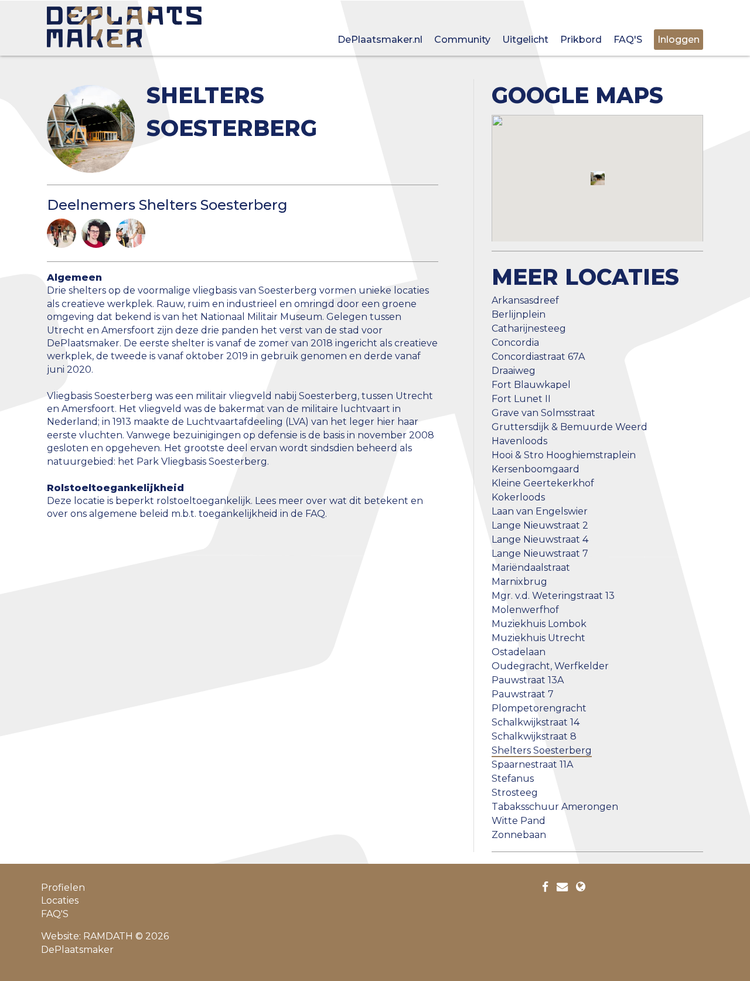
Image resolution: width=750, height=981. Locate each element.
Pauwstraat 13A (528, 680)
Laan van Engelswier (540, 511)
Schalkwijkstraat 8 (534, 736)
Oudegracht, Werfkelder (550, 666)
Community (462, 39)
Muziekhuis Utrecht (538, 637)
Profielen (63, 887)
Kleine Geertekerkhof (543, 483)
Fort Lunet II (521, 398)
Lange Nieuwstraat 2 (540, 525)
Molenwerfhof (525, 609)
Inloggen (678, 39)
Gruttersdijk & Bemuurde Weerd (569, 426)
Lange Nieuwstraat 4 (540, 539)
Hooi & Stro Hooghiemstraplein (564, 455)
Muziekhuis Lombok (539, 623)
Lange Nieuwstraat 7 (540, 553)
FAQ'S (627, 39)
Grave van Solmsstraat (543, 412)
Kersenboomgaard (535, 469)
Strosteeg (515, 792)
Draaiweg (514, 370)
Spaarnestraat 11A (532, 764)
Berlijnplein (519, 314)
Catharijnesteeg (529, 328)
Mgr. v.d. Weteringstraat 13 (553, 595)
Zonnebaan (519, 834)
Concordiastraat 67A (538, 356)
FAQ (315, 513)
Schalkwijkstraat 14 (535, 722)
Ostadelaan (519, 652)
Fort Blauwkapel (531, 384)
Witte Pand (519, 820)
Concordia (515, 342)
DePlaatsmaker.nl (380, 39)
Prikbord (581, 39)
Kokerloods (518, 497)
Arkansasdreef (525, 300)
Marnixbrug (519, 581)
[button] (598, 178)
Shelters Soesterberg (542, 750)
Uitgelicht (525, 39)
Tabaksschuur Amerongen (555, 806)
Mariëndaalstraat (531, 567)
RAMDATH (108, 936)
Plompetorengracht (539, 708)
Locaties (60, 900)
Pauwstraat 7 (523, 694)
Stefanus (513, 778)
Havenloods (519, 441)
